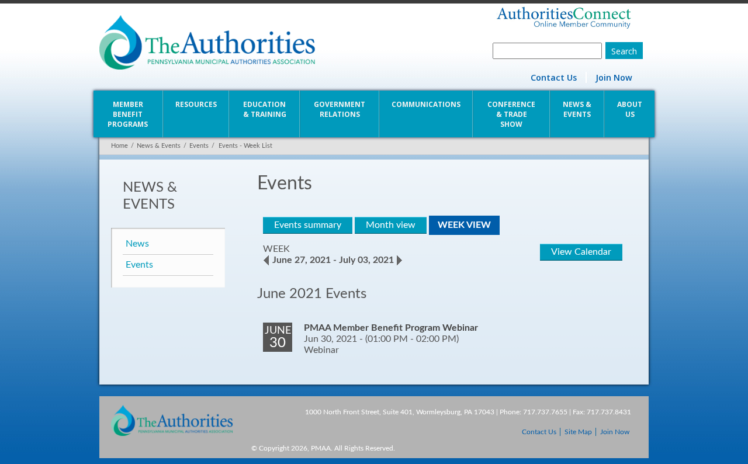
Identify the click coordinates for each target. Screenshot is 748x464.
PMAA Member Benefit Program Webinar (391, 328)
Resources (196, 104)
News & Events (577, 109)
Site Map (578, 431)
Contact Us (554, 77)
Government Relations (339, 109)
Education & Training (264, 109)
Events (199, 146)
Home (119, 146)
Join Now (613, 77)
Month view (390, 225)
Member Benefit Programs (128, 114)
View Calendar (581, 252)
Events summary (307, 225)
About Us (629, 109)
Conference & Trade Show (511, 114)
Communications (426, 104)
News (137, 243)
